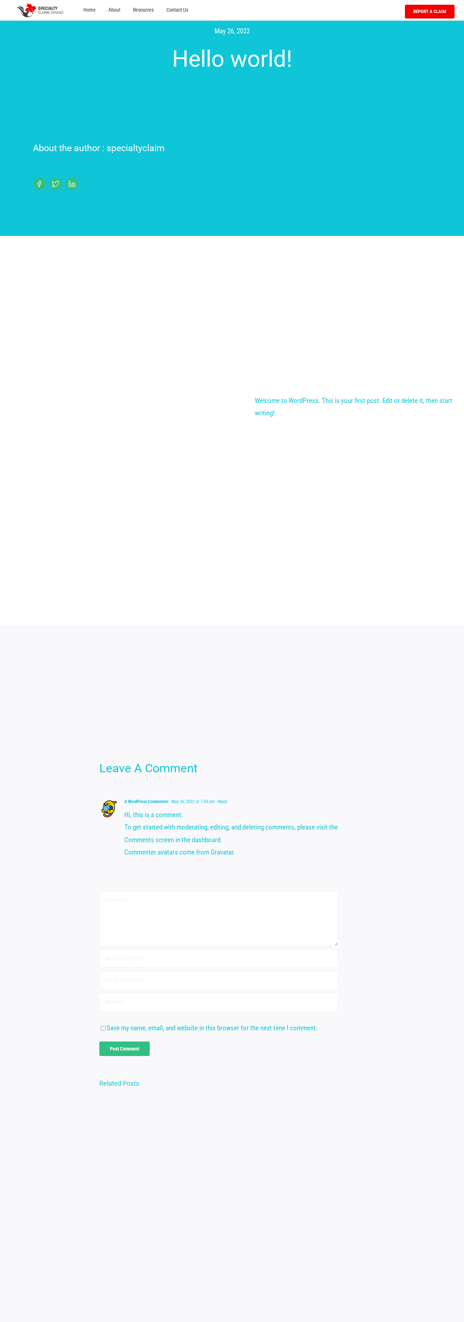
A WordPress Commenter (146, 801)
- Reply (221, 801)
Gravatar (222, 852)
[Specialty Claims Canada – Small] (40, 7)
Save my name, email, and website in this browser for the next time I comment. (212, 1028)
